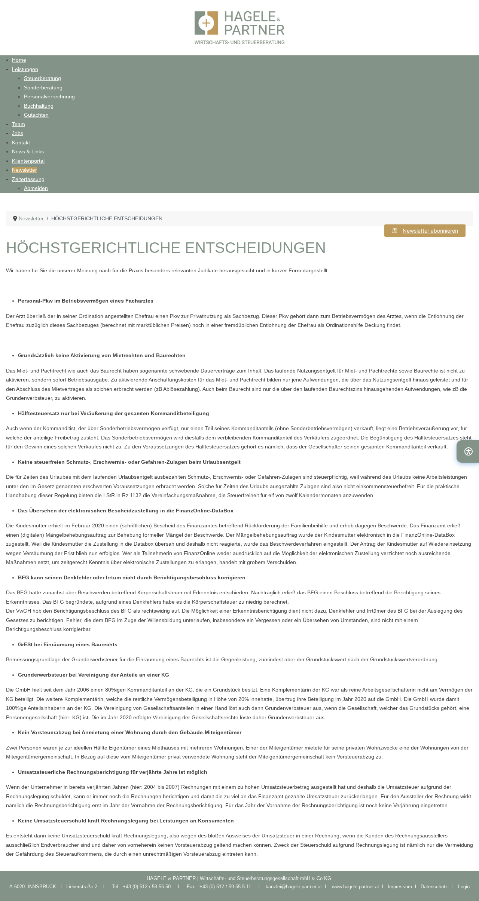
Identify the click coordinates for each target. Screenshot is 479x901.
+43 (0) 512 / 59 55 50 (147, 886)
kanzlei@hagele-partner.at (294, 886)
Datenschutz (436, 886)
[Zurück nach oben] (466, 887)
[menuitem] (19, 60)
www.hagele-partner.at (355, 886)
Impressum (401, 886)
